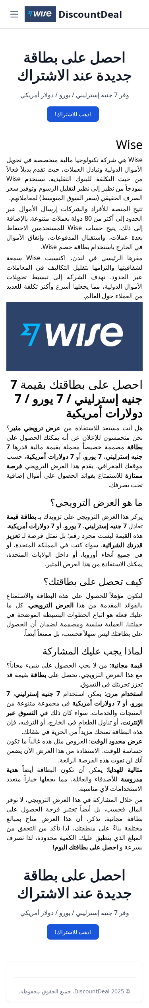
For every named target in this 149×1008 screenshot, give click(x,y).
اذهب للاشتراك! (73, 114)
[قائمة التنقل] (14, 14)
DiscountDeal (92, 991)
